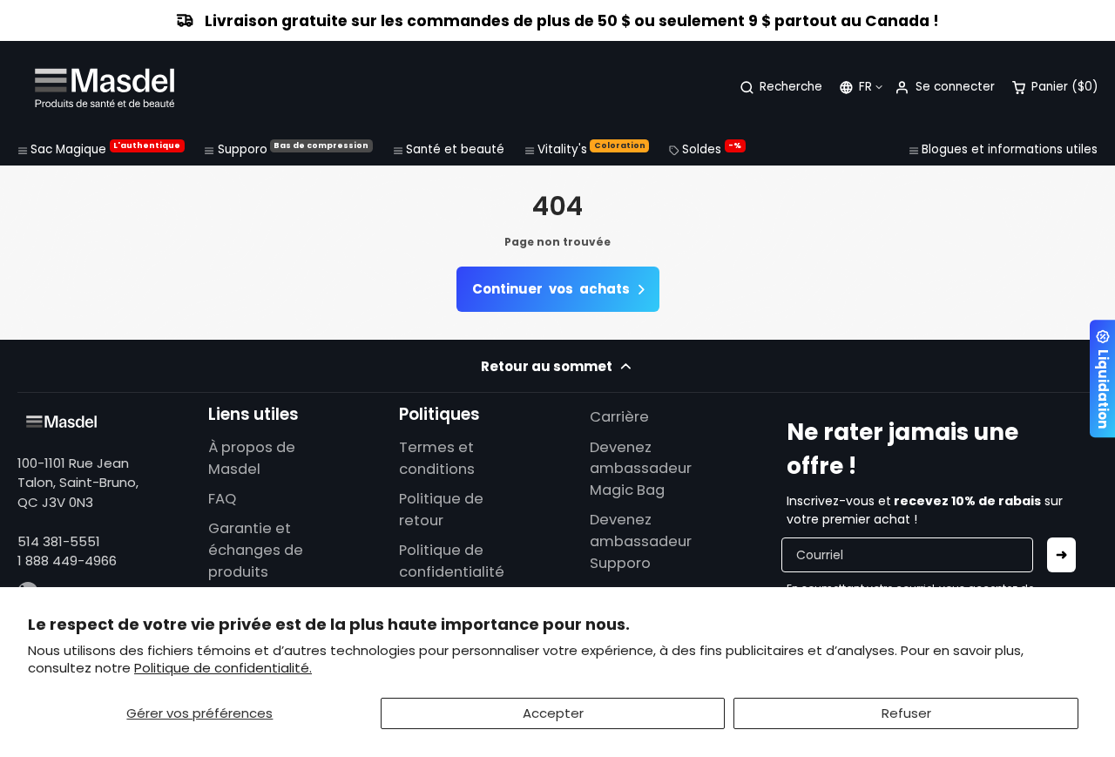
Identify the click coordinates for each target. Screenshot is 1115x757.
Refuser (906, 713)
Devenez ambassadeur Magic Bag (641, 469)
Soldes (711, 149)
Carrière (619, 417)
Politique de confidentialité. (223, 668)
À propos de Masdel (251, 458)
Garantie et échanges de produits (255, 550)
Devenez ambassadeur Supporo (641, 541)
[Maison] (104, 87)
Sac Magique (105, 149)
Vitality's (591, 149)
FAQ (222, 499)
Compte (944, 87)
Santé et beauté (455, 149)
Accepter (553, 713)
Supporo (293, 149)
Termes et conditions (437, 458)
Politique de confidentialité (451, 561)
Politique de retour (441, 510)
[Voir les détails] (61, 421)
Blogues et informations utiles (1010, 149)
